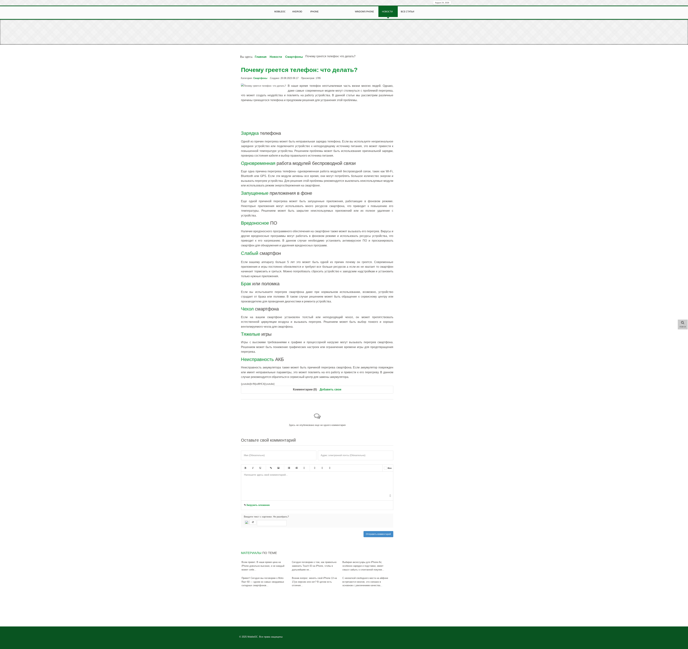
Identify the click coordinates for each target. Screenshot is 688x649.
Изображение (278, 468)
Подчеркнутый (260, 468)
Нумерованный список (296, 468)
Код (322, 468)
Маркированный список (289, 468)
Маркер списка (304, 468)
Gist (330, 468)
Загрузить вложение (258, 505)
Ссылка (271, 468)
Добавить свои (330, 389)
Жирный (245, 468)
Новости (276, 56)
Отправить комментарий (378, 534)
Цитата (315, 468)
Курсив (253, 468)
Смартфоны (294, 56)
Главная (260, 56)
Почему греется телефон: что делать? (299, 69)
